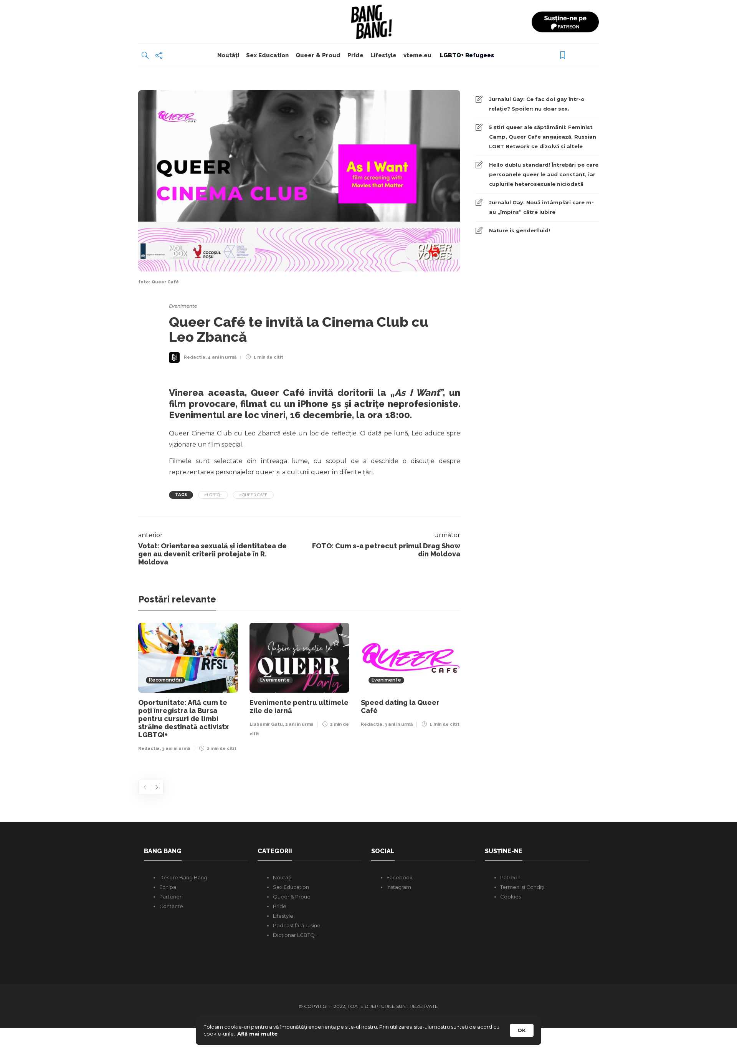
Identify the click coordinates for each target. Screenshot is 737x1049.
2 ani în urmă (299, 724)
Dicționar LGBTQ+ (295, 935)
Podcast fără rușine (297, 925)
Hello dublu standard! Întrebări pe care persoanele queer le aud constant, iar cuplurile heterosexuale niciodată (543, 174)
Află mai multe (257, 1034)
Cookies (510, 896)
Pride (355, 55)
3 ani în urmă (176, 748)
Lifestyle (383, 55)
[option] (188, 689)
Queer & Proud (318, 55)
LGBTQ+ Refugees (466, 55)
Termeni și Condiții (522, 887)
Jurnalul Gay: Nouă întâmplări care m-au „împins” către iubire (541, 207)
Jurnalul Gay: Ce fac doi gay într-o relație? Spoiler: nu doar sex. (537, 104)
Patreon (510, 877)
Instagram (399, 887)
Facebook (400, 877)
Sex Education (267, 55)
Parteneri (171, 896)
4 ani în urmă (222, 357)
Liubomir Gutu (266, 724)
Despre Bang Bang (183, 877)
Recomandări (165, 680)
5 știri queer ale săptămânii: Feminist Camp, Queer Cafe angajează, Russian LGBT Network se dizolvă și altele (542, 136)
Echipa (167, 887)
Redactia (194, 357)
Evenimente (183, 306)
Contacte (171, 906)
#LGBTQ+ (213, 494)
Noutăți (228, 55)
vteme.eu (417, 55)
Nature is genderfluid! (519, 230)
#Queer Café (253, 494)
